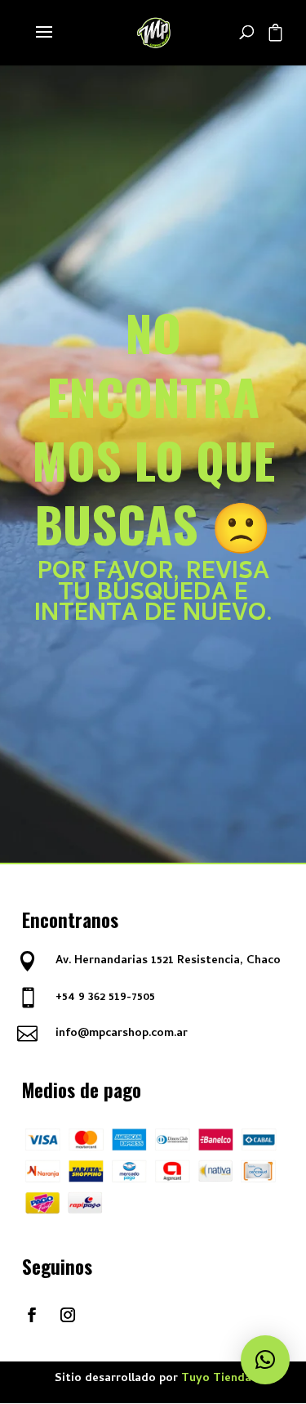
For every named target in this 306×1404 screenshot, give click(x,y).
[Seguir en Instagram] (67, 1315)
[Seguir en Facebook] (32, 1315)
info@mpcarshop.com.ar (121, 1034)
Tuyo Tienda (216, 1379)
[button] (265, 1359)
